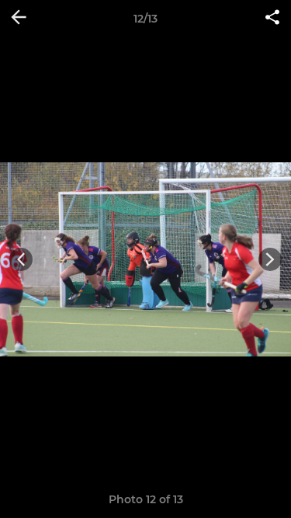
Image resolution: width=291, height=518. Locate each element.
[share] (272, 19)
